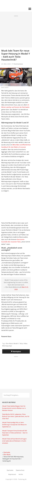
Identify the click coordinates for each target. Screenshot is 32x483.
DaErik (6, 87)
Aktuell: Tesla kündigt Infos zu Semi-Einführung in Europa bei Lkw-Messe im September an (14, 425)
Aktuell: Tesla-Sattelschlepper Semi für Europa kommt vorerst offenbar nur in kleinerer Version (14, 408)
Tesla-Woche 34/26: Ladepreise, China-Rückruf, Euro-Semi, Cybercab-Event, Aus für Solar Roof (15, 416)
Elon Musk (9, 343)
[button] (16, 9)
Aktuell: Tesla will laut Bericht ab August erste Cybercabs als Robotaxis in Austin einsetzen (14, 441)
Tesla (21, 343)
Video (25, 343)
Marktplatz (17, 351)
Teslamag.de (16, 4)
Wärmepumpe (7, 346)
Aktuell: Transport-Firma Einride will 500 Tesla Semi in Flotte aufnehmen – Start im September (14, 433)
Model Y (16, 343)
